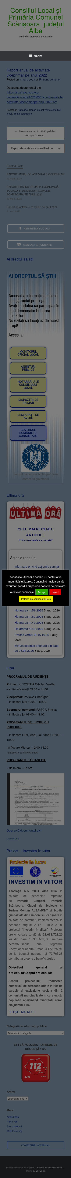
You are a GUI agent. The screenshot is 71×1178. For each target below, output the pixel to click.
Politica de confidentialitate (36, 599)
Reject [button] (55, 592)
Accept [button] (41, 592)
